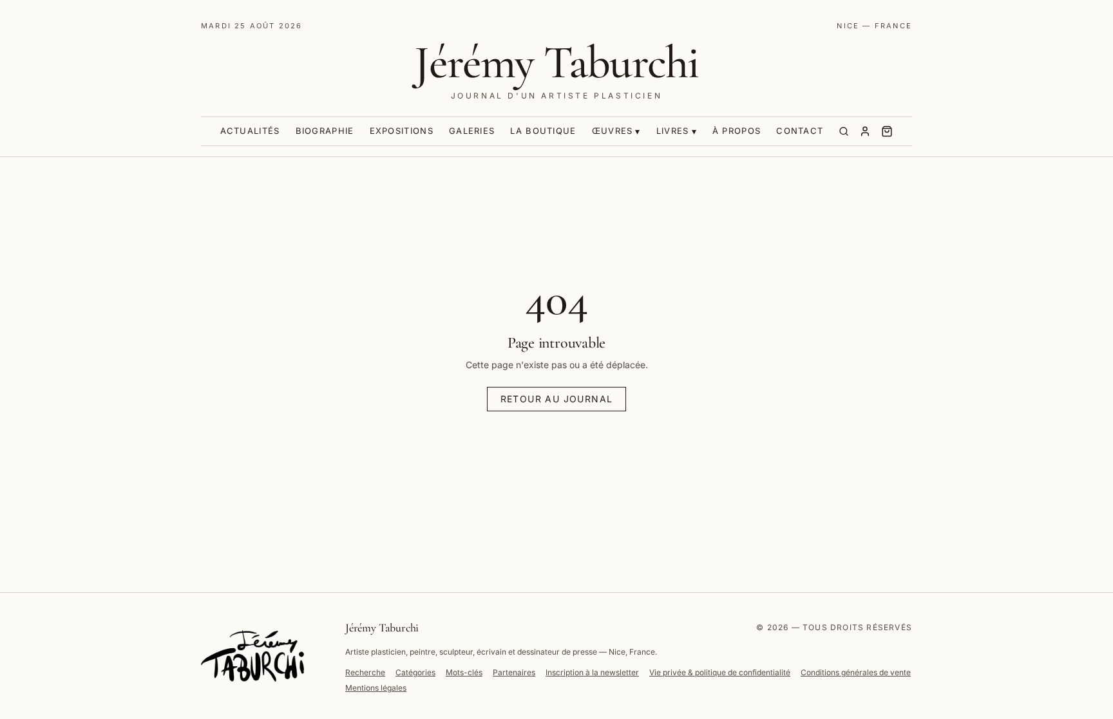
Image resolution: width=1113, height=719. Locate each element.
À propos (736, 131)
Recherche (365, 672)
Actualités (250, 131)
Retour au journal (556, 398)
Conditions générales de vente (856, 672)
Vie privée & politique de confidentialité (719, 672)
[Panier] (887, 131)
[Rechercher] (844, 131)
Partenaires (514, 672)
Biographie (325, 131)
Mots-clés (464, 672)
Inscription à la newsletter (592, 672)
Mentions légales (375, 688)
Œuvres (612, 131)
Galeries (472, 131)
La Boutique (543, 131)
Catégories (415, 672)
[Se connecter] (865, 131)
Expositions (401, 131)
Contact (799, 131)
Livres (672, 131)
